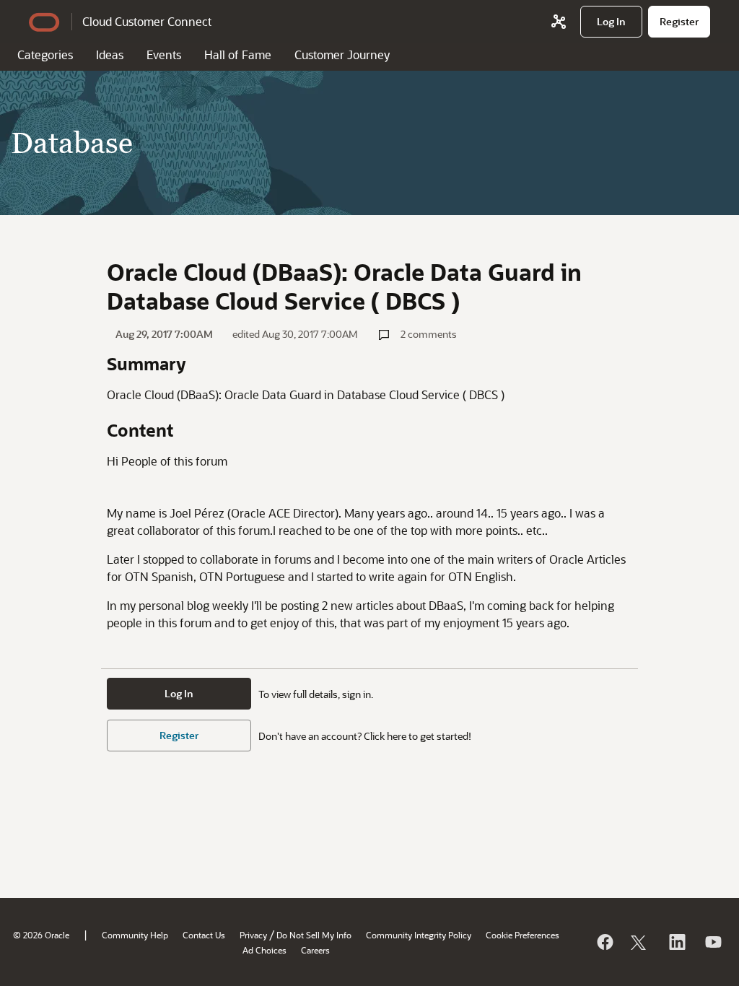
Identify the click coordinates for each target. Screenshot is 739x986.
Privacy (253, 935)
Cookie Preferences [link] (522, 935)
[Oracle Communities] (558, 21)
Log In (179, 693)
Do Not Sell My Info (313, 935)
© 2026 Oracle (41, 935)
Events (164, 54)
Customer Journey (342, 54)
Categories (45, 54)
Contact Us (204, 935)
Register (178, 735)
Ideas (109, 54)
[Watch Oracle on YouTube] (712, 942)
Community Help (135, 935)
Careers (315, 950)
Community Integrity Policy (418, 935)
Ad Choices (264, 950)
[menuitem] (611, 22)
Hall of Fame (237, 54)
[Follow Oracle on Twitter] (640, 942)
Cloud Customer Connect (146, 21)
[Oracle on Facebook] (604, 942)
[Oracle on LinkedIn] (676, 942)
